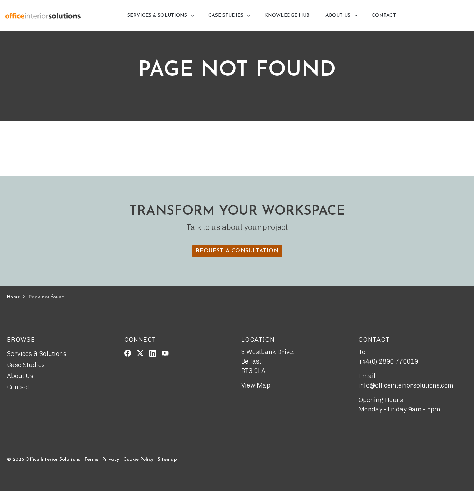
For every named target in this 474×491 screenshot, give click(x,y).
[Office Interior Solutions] (43, 15)
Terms (91, 459)
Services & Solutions (157, 15)
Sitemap (167, 459)
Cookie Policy (138, 459)
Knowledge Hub (287, 15)
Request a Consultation (237, 251)
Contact (384, 15)
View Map (255, 385)
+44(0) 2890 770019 (388, 361)
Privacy (110, 459)
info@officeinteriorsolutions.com (406, 385)
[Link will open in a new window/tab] (127, 353)
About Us (337, 15)
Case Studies (225, 15)
